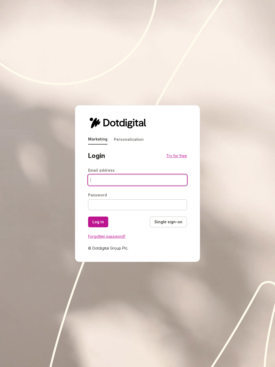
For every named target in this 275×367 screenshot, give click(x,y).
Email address (101, 170)
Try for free (176, 155)
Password (97, 195)
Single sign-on (168, 222)
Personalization (129, 139)
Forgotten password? (107, 236)
